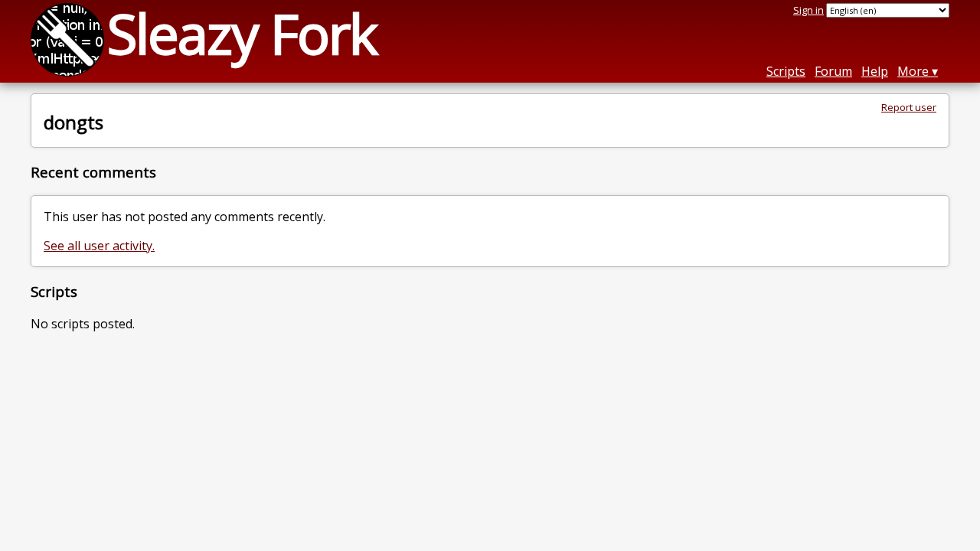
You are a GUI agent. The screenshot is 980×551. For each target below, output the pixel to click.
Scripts (785, 71)
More (913, 71)
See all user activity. (99, 245)
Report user (908, 107)
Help (874, 71)
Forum (833, 71)
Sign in (808, 10)
